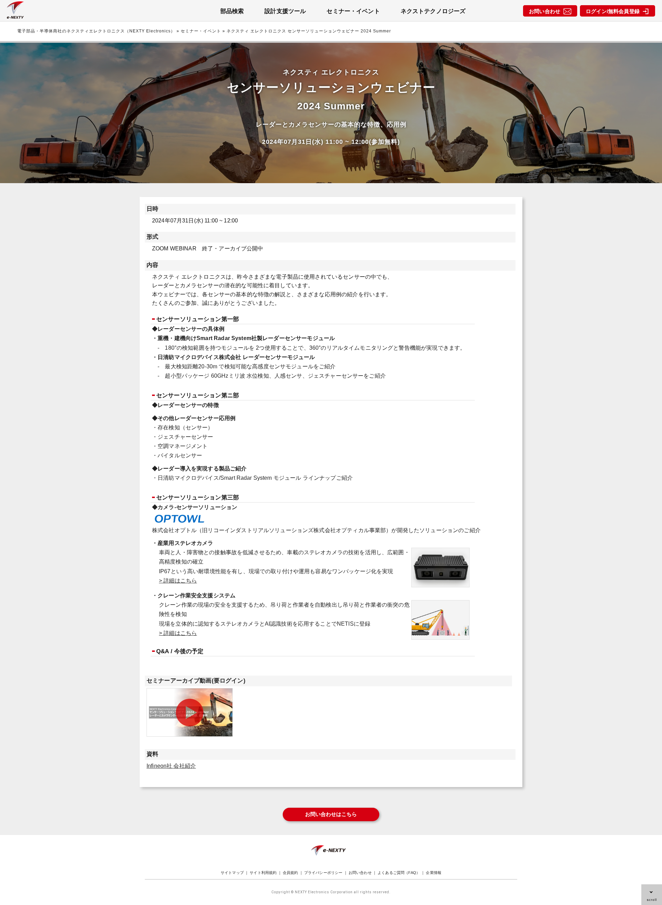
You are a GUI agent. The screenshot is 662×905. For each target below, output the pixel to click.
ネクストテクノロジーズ (433, 11)
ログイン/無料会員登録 (614, 11)
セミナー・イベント (353, 11)
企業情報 (433, 873)
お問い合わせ (546, 11)
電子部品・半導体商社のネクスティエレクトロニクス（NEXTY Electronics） (96, 31)
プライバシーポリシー (323, 873)
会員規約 (290, 873)
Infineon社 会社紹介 (171, 766)
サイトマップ (232, 873)
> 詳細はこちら (178, 581)
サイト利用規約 (263, 873)
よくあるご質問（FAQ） (399, 873)
